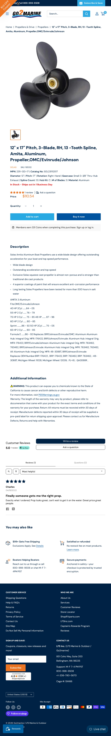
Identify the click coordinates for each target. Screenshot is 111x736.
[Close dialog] (95, 342)
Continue (55, 381)
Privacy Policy (20, 405)
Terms (30, 405)
